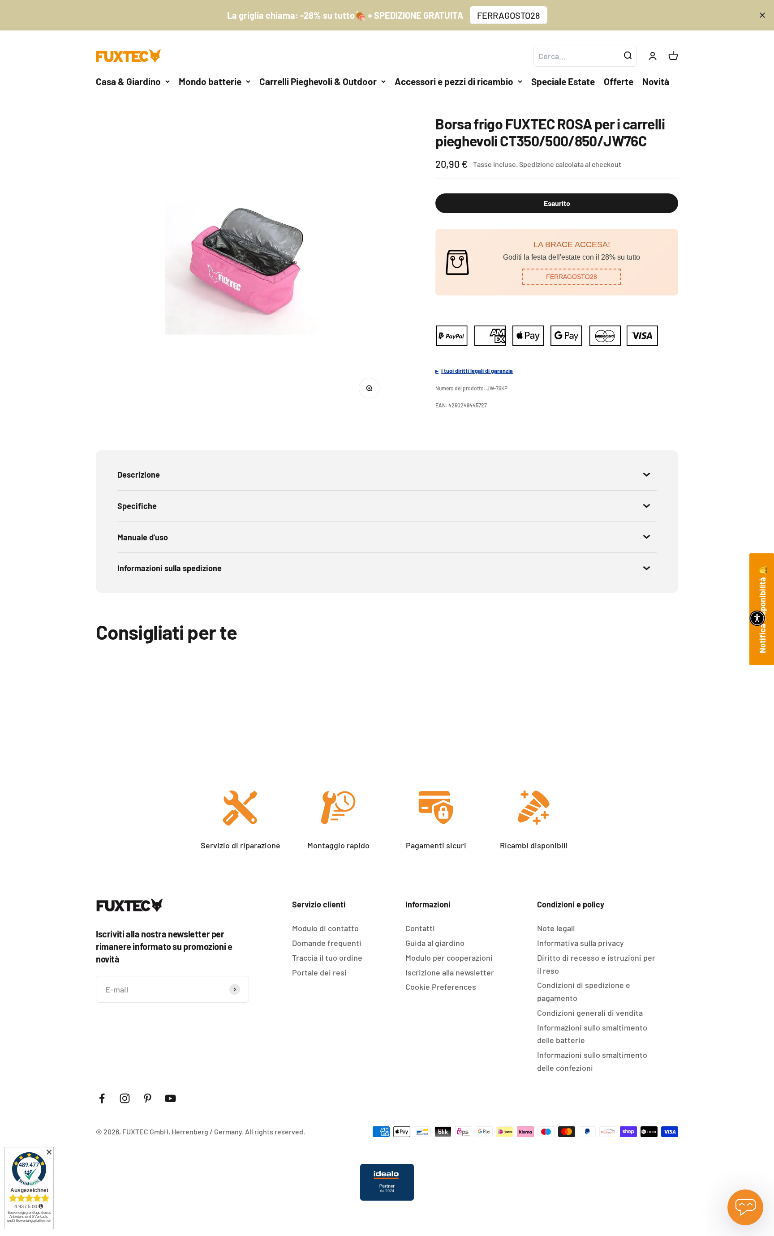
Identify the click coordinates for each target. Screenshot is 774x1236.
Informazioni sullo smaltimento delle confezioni (592, 1061)
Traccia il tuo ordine (327, 957)
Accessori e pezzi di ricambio (454, 81)
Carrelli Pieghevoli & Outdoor (318, 81)
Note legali (556, 928)
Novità (655, 81)
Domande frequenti (326, 943)
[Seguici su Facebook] (102, 1098)
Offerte (618, 81)
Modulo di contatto (325, 928)
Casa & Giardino (128, 81)
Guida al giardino (434, 943)
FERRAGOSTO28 (508, 15)
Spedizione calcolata (551, 164)
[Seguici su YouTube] (170, 1098)
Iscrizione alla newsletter (449, 972)
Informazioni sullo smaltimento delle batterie (592, 1033)
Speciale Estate (563, 81)
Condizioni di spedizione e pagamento (583, 991)
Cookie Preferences (440, 987)
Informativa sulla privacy (580, 943)
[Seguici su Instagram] (125, 1098)
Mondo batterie (210, 81)
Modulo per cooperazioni (449, 957)
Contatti (420, 928)
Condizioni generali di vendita (590, 1013)
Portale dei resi (319, 972)
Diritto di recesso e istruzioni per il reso (596, 964)
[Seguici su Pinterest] (148, 1098)
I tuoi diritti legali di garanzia (477, 370)
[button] (571, 277)
